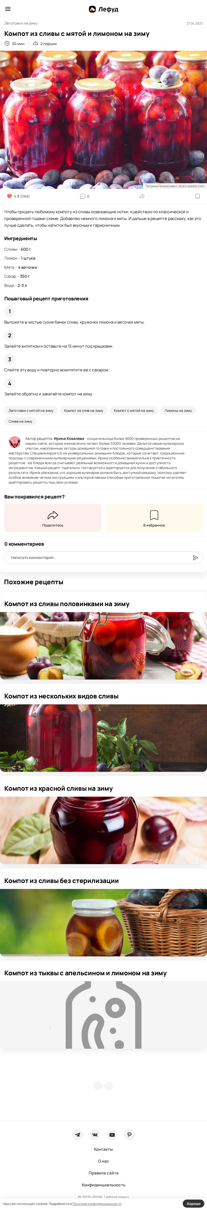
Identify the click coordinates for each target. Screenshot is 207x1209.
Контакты (103, 1149)
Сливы (10, 249)
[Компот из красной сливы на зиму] (103, 830)
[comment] (195, 558)
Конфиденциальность (103, 1185)
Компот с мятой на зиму (134, 410)
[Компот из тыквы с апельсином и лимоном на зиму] (103, 1015)
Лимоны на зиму (178, 410)
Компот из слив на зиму (83, 410)
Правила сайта (104, 1173)
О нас (103, 1161)
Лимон (10, 258)
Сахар (10, 276)
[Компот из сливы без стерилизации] (103, 922)
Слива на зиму (20, 421)
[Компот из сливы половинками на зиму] (103, 646)
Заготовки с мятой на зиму (31, 410)
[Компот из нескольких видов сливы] (103, 738)
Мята (9, 267)
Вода (9, 285)
